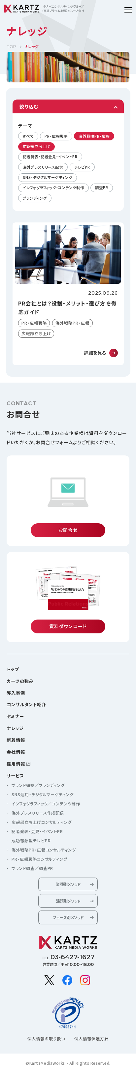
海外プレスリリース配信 (43, 167)
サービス (15, 775)
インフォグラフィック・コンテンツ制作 (53, 187)
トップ (13, 669)
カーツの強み (20, 681)
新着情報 (16, 740)
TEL (68, 957)
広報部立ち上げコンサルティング (42, 822)
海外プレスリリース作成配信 (38, 813)
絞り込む (28, 106)
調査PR (101, 187)
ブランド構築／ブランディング (38, 785)
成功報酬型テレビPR (31, 841)
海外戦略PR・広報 (94, 136)
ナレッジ (15, 728)
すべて (28, 136)
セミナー (15, 716)
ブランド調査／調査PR (32, 868)
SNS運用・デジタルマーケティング (43, 794)
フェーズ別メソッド (68, 917)
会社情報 (16, 752)
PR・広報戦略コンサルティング (39, 859)
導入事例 (16, 693)
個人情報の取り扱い (46, 1039)
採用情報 (16, 764)
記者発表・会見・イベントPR (37, 831)
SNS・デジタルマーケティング (47, 177)
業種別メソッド (68, 884)
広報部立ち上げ (36, 146)
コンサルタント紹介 (26, 704)
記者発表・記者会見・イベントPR (50, 156)
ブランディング (35, 198)
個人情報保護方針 (91, 1039)
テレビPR (82, 167)
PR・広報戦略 (56, 136)
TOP (11, 46)
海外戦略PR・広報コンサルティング (44, 850)
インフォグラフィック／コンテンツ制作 (46, 804)
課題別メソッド (68, 901)
